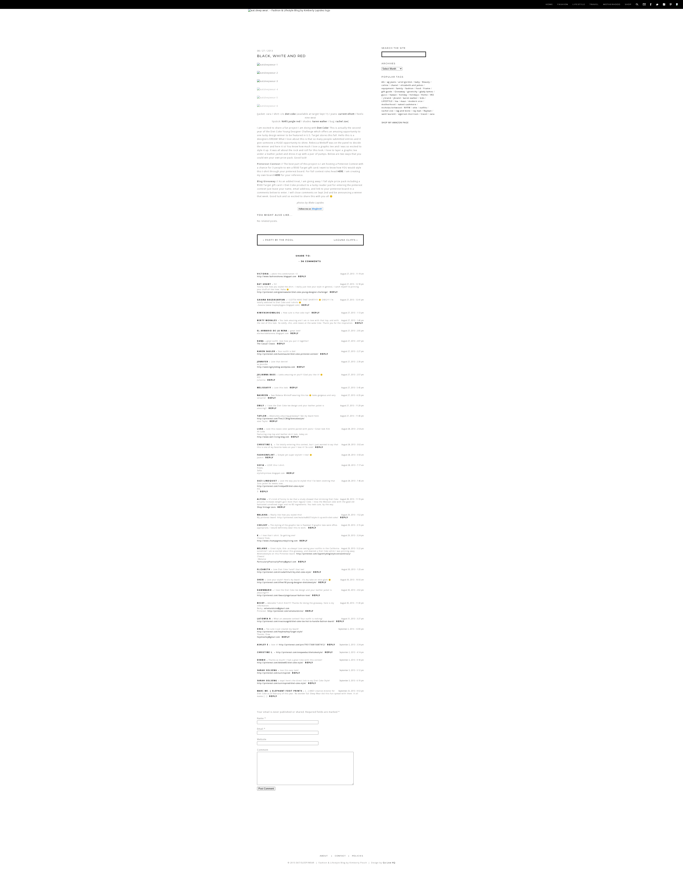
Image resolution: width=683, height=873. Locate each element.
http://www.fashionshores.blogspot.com (276, 276)
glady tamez (426, 91)
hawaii (393, 94)
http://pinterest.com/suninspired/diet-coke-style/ (281, 683)
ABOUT (324, 856)
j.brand (387, 98)
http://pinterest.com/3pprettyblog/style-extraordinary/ (323, 553)
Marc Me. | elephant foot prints (279, 691)
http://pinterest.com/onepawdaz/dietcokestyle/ (299, 652)
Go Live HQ (389, 862)
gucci (384, 94)
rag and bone (403, 110)
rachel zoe (342, 121)
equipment (388, 88)
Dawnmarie (264, 590)
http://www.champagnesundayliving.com (277, 540)
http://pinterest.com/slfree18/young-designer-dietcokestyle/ (287, 582)
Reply (302, 276)
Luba (260, 429)
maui (403, 101)
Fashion (562, 4)
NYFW (407, 107)
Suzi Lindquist (267, 481)
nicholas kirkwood (392, 107)
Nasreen (262, 395)
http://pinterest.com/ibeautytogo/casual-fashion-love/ (283, 595)
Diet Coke (322, 127)
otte (415, 107)
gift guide (387, 91)
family (399, 88)
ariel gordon (405, 82)
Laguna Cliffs (346, 240)
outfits (423, 107)
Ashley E (262, 644)
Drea (260, 629)
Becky (261, 603)
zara (432, 114)
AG (383, 82)
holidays (414, 94)
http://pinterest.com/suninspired (273, 673)
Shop (628, 4)
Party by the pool (278, 240)
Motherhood (611, 4)
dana (260, 341)
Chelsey (262, 525)
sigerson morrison (408, 114)
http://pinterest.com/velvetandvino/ (286, 611)
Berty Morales (267, 320)
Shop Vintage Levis (266, 507)
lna (396, 101)
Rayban (428, 110)
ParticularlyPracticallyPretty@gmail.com (276, 561)
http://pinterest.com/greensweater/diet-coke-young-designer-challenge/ (292, 292)
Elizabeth (263, 569)
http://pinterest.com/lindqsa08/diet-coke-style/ (280, 486)
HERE (340, 171)
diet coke (290, 113)
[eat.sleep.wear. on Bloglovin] (310, 209)
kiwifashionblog (268, 312)
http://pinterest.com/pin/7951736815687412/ (302, 644)
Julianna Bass (266, 374)
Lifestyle (579, 4)
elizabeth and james (412, 85)
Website (261, 739)
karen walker (320, 121)
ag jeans (391, 82)
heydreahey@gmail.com (268, 637)
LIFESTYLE (387, 101)
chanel (394, 85)
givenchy (412, 91)
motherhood (389, 104)
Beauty (426, 82)
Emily (260, 405)
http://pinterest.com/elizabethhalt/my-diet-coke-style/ (284, 572)
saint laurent (389, 114)
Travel (594, 4)
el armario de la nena (272, 330)
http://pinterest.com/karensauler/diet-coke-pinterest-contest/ (287, 354)
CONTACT (340, 856)
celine (385, 85)
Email (260, 728)
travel (424, 114)
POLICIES (357, 856)
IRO (432, 94)
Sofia (260, 465)
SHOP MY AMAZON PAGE (395, 122)
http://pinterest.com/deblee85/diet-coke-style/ (280, 662)
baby (417, 82)
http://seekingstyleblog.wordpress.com (276, 367)
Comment (262, 749)
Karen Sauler (266, 351)
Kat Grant (264, 284)
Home (549, 4)
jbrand (397, 98)
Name (260, 718)
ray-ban (417, 110)
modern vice (415, 101)
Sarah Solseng (267, 670)
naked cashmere (407, 104)
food (418, 88)
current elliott (346, 113)
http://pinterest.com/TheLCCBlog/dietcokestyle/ (281, 418)
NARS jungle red (291, 121)
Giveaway (400, 91)
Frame (426, 88)
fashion (409, 88)
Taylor (262, 416)
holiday (403, 94)
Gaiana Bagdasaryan (271, 299)
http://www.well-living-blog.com (273, 437)
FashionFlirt (266, 455)
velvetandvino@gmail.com (276, 608)
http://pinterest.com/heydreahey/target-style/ (280, 631)
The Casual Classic (266, 343)
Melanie (262, 548)
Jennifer (262, 361)
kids (422, 98)
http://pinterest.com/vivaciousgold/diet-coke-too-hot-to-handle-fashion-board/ (295, 621)
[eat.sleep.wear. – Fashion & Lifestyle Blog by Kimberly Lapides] (289, 10)
